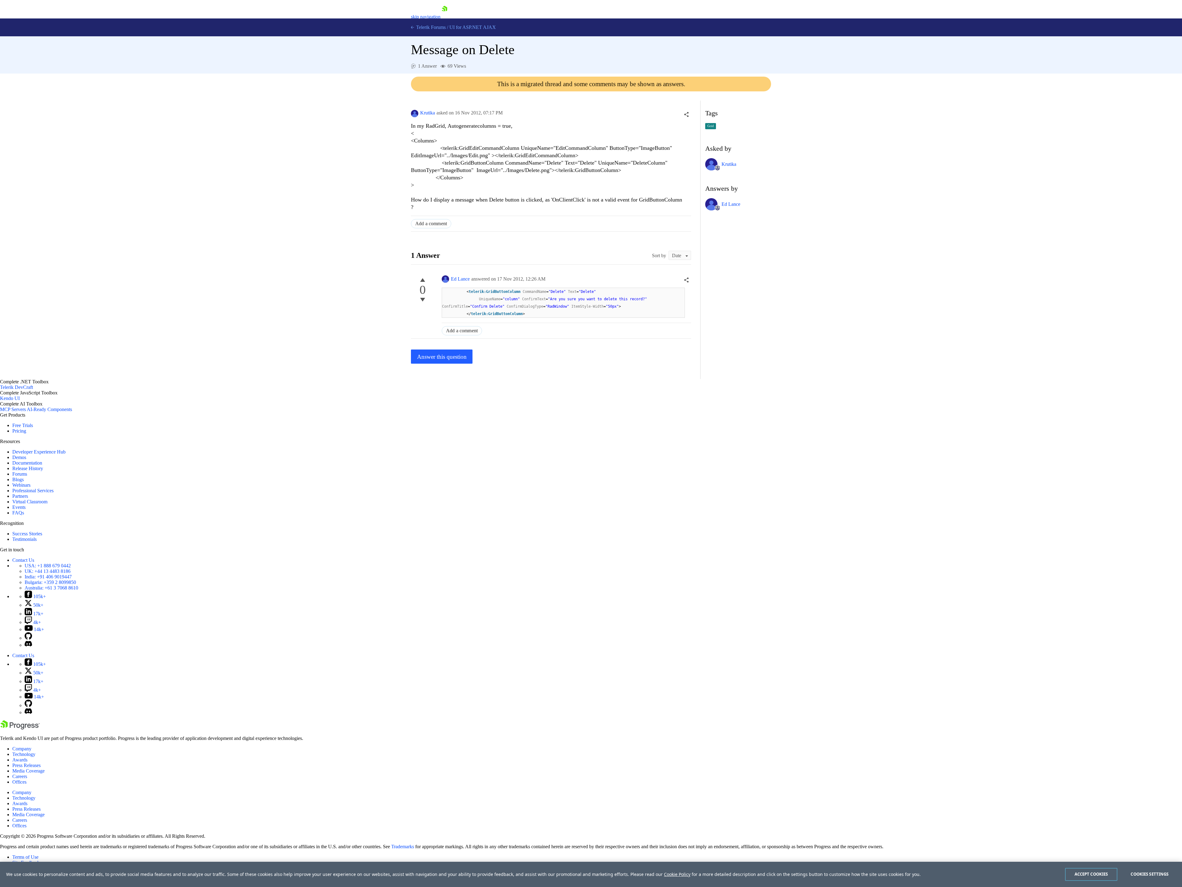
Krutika (427, 112)
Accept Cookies (1091, 874)
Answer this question (442, 357)
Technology (23, 754)
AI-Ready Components (49, 409)
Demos (19, 457)
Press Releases (26, 765)
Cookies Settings (1149, 874)
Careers (19, 776)
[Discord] (28, 645)
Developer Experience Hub (39, 451)
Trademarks (402, 846)
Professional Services (33, 490)
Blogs (18, 479)
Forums (19, 474)
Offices (19, 782)
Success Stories (27, 533)
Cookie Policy (677, 874)
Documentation (27, 462)
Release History (27, 468)
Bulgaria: (50, 582)
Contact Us (23, 560)
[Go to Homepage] (444, 16)
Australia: (51, 587)
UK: (47, 571)
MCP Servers (13, 409)
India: (48, 576)
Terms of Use (25, 857)
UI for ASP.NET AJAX (472, 27)
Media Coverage (28, 770)
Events (19, 507)
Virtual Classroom (29, 501)
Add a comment (431, 223)
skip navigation (425, 16)
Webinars (21, 485)
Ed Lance (460, 279)
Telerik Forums (430, 27)
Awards (19, 759)
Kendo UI (10, 398)
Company (21, 748)
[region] (591, 874)
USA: (48, 565)
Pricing (19, 431)
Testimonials (24, 539)
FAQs (18, 512)
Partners (20, 496)
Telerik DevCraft (16, 387)
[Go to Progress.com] (20, 727)
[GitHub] (28, 638)
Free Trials (22, 425)
